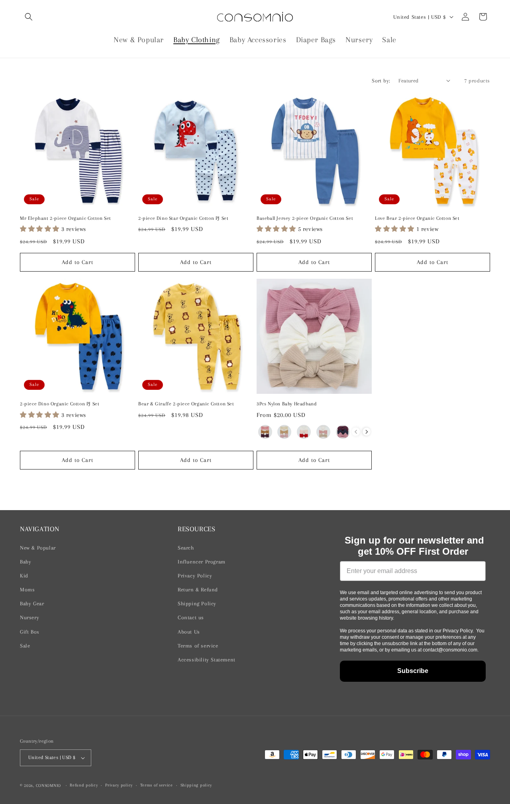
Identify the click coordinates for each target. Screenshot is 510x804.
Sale (25, 646)
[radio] (265, 432)
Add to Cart (77, 262)
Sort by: (381, 81)
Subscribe (412, 670)
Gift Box (29, 632)
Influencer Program (202, 562)
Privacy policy (119, 785)
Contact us (191, 617)
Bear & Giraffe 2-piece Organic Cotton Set (186, 404)
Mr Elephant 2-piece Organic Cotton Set (65, 218)
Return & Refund (198, 590)
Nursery (29, 617)
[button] (28, 16)
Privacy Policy (195, 576)
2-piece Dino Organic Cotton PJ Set (59, 404)
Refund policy (84, 785)
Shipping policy (196, 785)
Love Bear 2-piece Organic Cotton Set (417, 218)
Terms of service (198, 646)
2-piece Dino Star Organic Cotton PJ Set (183, 218)
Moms (27, 590)
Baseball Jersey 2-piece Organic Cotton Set (305, 218)
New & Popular (38, 548)
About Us (189, 632)
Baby (25, 562)
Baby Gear (32, 603)
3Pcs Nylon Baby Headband (287, 404)
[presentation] (367, 432)
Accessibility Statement (206, 660)
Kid (24, 576)
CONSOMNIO (48, 785)
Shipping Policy (197, 603)
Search (186, 548)
